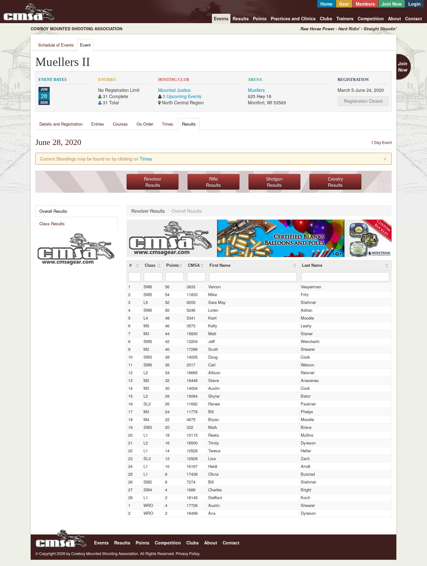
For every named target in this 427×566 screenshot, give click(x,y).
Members (365, 4)
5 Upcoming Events (182, 96)
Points (260, 18)
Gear (344, 4)
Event (85, 45)
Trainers (345, 18)
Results (241, 18)
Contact (413, 18)
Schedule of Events (56, 45)
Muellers (256, 90)
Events (221, 18)
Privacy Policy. (188, 553)
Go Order (145, 124)
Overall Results (53, 211)
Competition (371, 18)
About (394, 18)
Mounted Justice (174, 90)
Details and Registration (61, 124)
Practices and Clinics (293, 18)
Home (326, 4)
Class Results (52, 223)
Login (414, 4)
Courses (120, 124)
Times (167, 124)
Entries (97, 124)
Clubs (326, 18)
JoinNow (402, 66)
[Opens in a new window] (76, 248)
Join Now (392, 4)
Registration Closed (363, 101)
